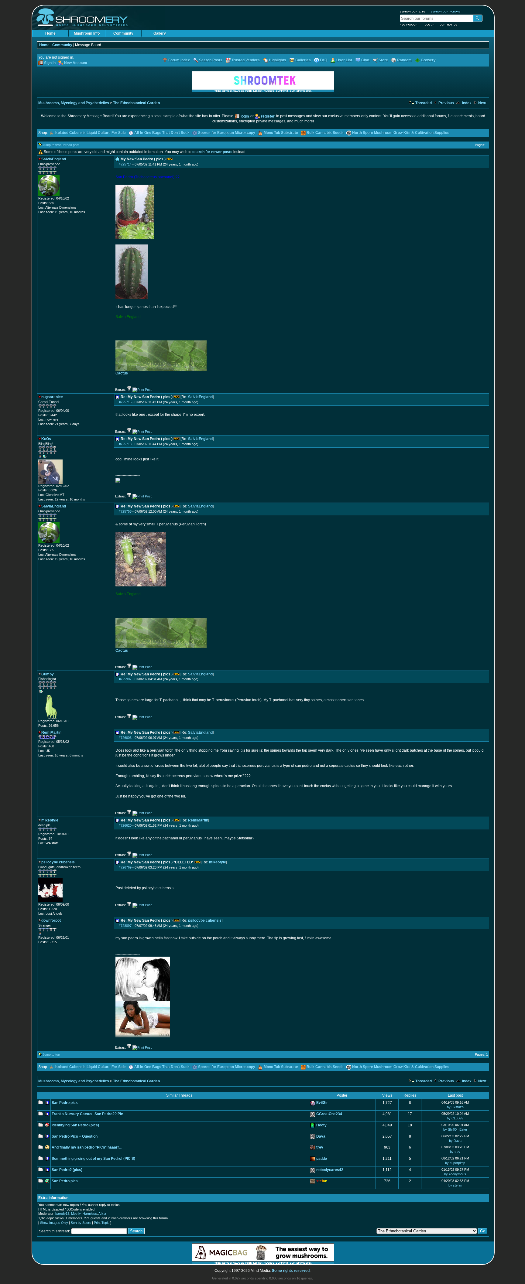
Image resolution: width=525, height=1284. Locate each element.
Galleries (303, 60)
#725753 (125, 511)
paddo (321, 1158)
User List (344, 60)
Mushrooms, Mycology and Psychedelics (73, 103)
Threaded (423, 103)
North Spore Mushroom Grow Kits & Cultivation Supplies (400, 133)
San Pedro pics (65, 1103)
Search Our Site (412, 11)
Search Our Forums (446, 11)
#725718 (125, 444)
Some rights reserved (291, 1271)
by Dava (455, 1140)
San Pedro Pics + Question (75, 1136)
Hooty (321, 1125)
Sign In (50, 63)
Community (123, 33)
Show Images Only (54, 1222)
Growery (428, 60)
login (245, 116)
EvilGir (322, 1103)
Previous (445, 103)
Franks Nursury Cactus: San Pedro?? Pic (87, 1114)
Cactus (121, 373)
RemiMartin (198, 820)
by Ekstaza (455, 1107)
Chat (365, 60)
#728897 (125, 925)
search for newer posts (212, 152)
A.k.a (102, 1213)
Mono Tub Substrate (281, 133)
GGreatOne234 (329, 1114)
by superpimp (455, 1163)
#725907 (125, 679)
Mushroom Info (87, 33)
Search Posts (210, 60)
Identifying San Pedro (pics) (75, 1125)
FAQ (323, 60)
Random (404, 60)
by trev (455, 1151)
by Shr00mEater (455, 1129)
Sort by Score (81, 1222)
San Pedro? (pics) (67, 1170)
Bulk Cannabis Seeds (325, 133)
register (268, 116)
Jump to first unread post (61, 145)
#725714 (125, 164)
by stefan (455, 1185)
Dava (320, 1136)
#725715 (125, 402)
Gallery (159, 33)
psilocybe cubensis (204, 920)
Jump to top (51, 1054)
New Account (409, 25)
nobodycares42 (329, 1170)
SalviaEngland (200, 397)
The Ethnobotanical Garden (136, 103)
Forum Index (179, 60)
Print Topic (101, 1222)
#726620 (125, 825)
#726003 (125, 737)
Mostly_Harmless (84, 1213)
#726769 (125, 867)
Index (466, 103)
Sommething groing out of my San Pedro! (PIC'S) (93, 1158)
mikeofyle (217, 862)
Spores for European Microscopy (226, 133)
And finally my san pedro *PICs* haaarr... (87, 1147)
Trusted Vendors (246, 60)
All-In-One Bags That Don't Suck (162, 133)
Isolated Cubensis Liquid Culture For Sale (90, 133)
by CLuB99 (455, 1118)
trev (319, 1147)
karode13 (62, 1213)
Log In (429, 25)
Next (481, 103)
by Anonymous (455, 1174)
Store (383, 60)
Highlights (277, 60)
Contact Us (449, 25)
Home (50, 33)
